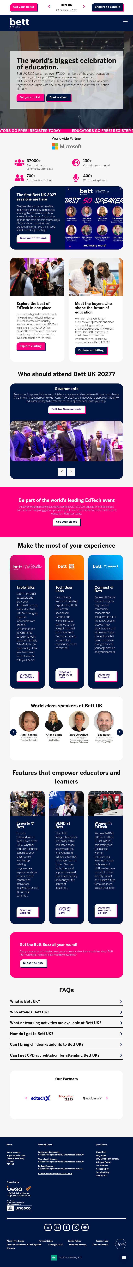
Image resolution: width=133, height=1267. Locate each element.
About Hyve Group (15, 1241)
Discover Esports (26, 911)
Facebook (66, 1227)
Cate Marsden (54, 734)
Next (84, 6)
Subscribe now (33, 963)
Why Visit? (101, 1155)
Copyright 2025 (55, 1245)
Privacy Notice (46, 1241)
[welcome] (20, 23)
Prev (13, 732)
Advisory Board (103, 1162)
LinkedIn (57, 1227)
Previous (49, 6)
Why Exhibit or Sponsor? (107, 1159)
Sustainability (102, 1172)
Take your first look (33, 238)
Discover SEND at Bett (65, 910)
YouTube (85, 1227)
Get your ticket (23, 6)
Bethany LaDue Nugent (29, 736)
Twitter (76, 1227)
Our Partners (102, 1165)
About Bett (101, 1152)
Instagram (48, 1227)
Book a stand (58, 97)
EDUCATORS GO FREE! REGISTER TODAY (67, 131)
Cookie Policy (74, 1241)
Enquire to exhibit (107, 6)
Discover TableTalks (27, 676)
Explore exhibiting (91, 350)
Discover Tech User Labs (65, 675)
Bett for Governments (66, 409)
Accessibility (102, 1169)
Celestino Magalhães (79, 736)
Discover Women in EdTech (104, 910)
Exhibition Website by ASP (70, 1257)
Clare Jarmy (104, 734)
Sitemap (11, 1248)
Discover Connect (104, 676)
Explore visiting (31, 346)
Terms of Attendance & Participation (24, 1245)
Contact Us (101, 1175)
